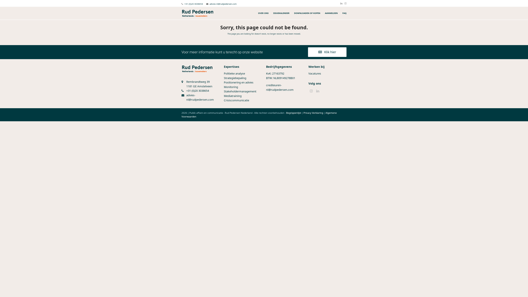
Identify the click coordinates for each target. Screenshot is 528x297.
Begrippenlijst (293, 112)
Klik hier (330, 52)
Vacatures (314, 73)
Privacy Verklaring (313, 112)
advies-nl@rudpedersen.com (223, 3)
